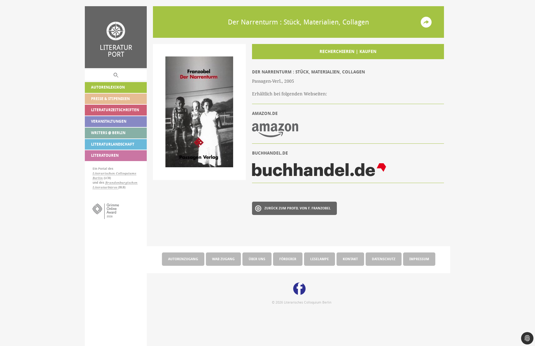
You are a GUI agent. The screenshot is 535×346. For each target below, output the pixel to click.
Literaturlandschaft (112, 144)
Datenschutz (383, 258)
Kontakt (350, 258)
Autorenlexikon (108, 87)
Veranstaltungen (108, 121)
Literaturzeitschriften (115, 109)
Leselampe (319, 258)
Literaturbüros (105, 187)
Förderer (287, 258)
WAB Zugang (223, 258)
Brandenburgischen (121, 182)
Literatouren (105, 155)
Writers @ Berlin (108, 132)
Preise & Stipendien (110, 98)
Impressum (419, 258)
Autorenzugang (183, 258)
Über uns (257, 258)
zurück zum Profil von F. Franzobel (297, 208)
